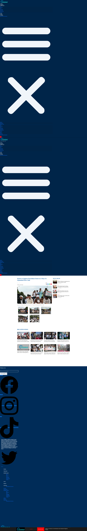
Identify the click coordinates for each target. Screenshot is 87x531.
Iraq (0, 8)
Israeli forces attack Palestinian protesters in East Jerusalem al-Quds (23, 341)
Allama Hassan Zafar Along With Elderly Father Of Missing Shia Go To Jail (23, 352)
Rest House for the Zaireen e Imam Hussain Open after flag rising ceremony (36, 341)
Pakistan (1, 4)
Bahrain (1, 7)
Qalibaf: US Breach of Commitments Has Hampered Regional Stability (56, 529)
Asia (1, 13)
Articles (1, 15)
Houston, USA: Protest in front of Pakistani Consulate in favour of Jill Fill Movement (63, 341)
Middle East (2, 5)
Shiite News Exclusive (3, 16)
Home (1, 3)
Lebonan (1, 9)
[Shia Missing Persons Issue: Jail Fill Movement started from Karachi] (37, 347)
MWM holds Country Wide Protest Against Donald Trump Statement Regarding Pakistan (50, 353)
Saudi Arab (2, 11)
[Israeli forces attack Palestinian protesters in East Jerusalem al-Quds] (23, 335)
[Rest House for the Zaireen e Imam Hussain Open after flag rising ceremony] (37, 335)
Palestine (1, 10)
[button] (26, 69)
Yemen (1, 12)
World (1, 14)
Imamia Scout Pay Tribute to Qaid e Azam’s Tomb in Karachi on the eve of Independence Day (63, 353)
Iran (0, 6)
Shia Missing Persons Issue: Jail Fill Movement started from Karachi (37, 353)
